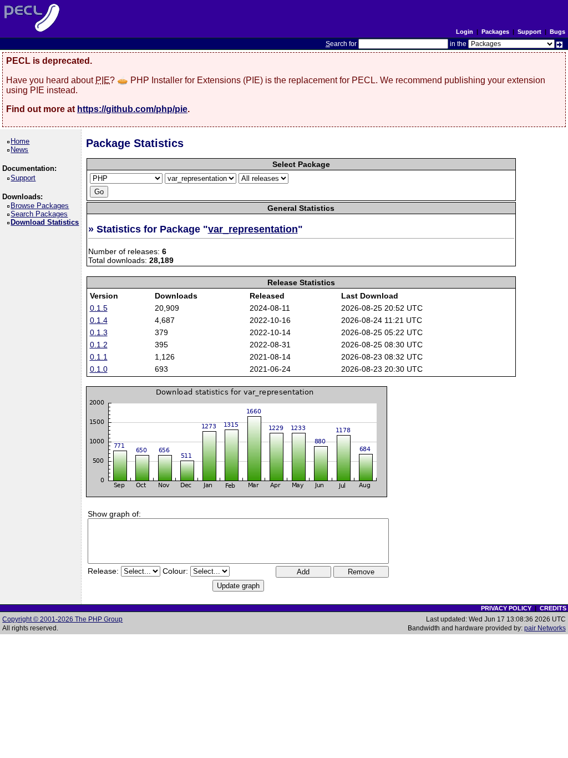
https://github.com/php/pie (132, 109)
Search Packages (41, 214)
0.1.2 (99, 344)
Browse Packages (41, 205)
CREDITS (553, 608)
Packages (495, 31)
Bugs (557, 31)
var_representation (253, 229)
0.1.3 (99, 332)
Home (22, 141)
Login (464, 31)
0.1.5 (99, 308)
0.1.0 (99, 369)
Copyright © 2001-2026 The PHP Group (62, 619)
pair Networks (545, 628)
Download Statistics (46, 222)
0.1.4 (99, 320)
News (21, 149)
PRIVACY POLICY (506, 608)
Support (529, 31)
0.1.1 (99, 356)
